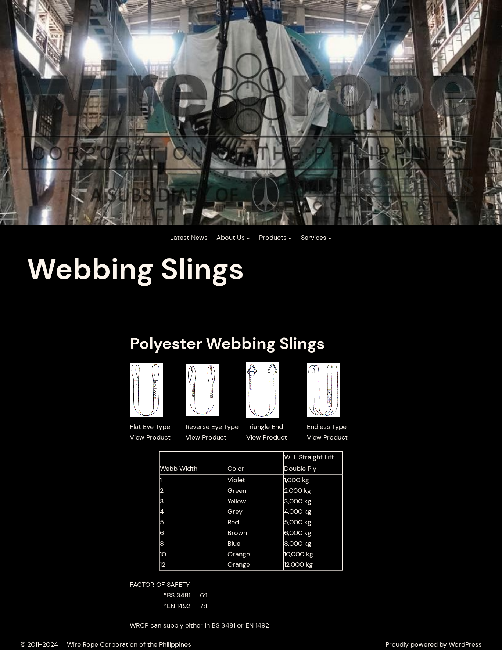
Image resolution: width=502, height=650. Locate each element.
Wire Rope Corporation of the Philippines (129, 644)
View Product (150, 437)
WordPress (465, 644)
